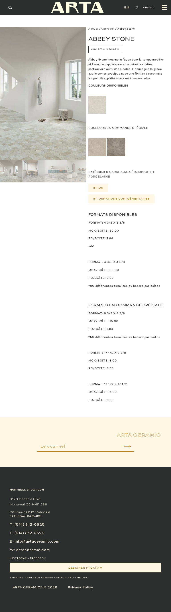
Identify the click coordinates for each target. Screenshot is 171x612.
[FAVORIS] (136, 7)
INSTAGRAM (18, 558)
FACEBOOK (38, 558)
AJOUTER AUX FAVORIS (105, 49)
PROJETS (149, 7)
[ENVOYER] (124, 448)
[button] (10, 7)
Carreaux (107, 28)
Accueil (93, 28)
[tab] (98, 188)
